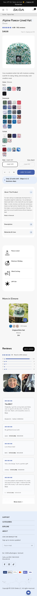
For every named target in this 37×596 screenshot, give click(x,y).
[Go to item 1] (12, 383)
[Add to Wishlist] (32, 20)
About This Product (11, 192)
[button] (7, 28)
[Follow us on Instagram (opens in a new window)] (9, 564)
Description (8, 224)
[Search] (7, 10)
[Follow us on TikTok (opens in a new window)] (13, 564)
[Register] (32, 545)
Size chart (31, 160)
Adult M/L (27, 164)
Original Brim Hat (18, 330)
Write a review (28, 349)
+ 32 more (23, 326)
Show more (17, 502)
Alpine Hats (10, 14)
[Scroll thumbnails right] (32, 383)
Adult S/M (10, 164)
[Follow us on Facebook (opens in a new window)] (4, 564)
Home (4, 14)
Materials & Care (10, 232)
